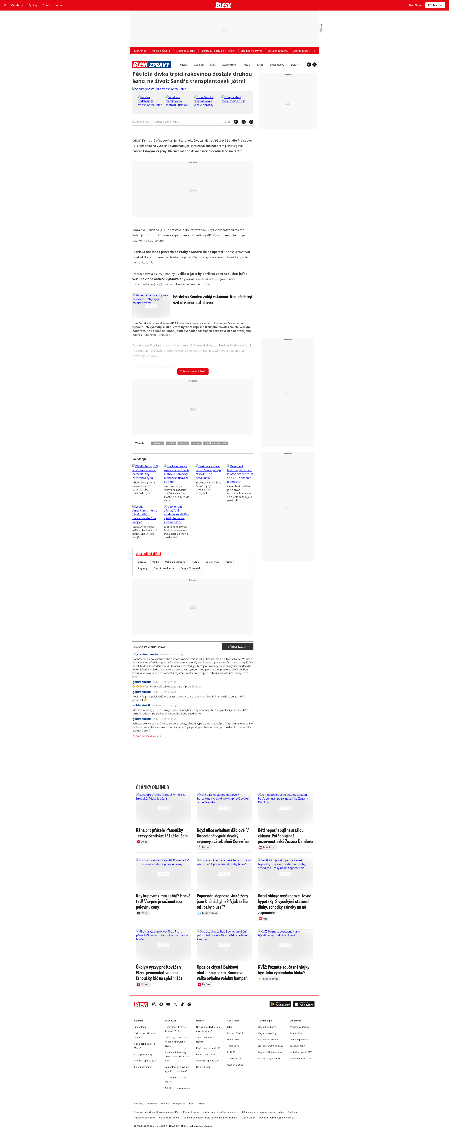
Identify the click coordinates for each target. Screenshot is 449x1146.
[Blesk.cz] (223, 5)
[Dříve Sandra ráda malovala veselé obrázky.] (207, 105)
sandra (183, 443)
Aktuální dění (148, 553)
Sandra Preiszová (215, 443)
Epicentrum (229, 64)
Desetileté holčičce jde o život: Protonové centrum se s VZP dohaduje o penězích (239, 493)
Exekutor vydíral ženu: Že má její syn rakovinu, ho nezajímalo (209, 488)
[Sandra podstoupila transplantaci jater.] (159, 89)
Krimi (260, 64)
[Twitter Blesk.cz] (314, 64)
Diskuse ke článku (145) (148, 647)
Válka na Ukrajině (175, 561)
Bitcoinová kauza (164, 568)
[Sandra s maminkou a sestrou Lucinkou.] (179, 105)
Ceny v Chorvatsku (191, 568)
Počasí (246, 64)
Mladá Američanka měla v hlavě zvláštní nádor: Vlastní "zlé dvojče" (144, 532)
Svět (213, 64)
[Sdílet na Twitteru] (242, 122)
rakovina (158, 443)
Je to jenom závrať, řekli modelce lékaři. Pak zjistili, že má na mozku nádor (176, 532)
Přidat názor (237, 647)
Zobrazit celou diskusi (145, 736)
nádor (196, 443)
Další (294, 64)
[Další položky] (314, 51)
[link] (154, 1004)
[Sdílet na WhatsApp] (249, 122)
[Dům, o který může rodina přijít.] (235, 101)
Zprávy (142, 561)
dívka (171, 443)
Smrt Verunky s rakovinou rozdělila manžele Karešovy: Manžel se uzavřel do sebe (176, 493)
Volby (155, 561)
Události (199, 64)
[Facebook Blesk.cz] (309, 64)
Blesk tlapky (277, 64)
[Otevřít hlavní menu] (5, 5)
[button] (280, 1004)
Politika (182, 64)
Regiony (143, 568)
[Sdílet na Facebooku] (234, 122)
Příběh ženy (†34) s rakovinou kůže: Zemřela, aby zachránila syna (144, 488)
